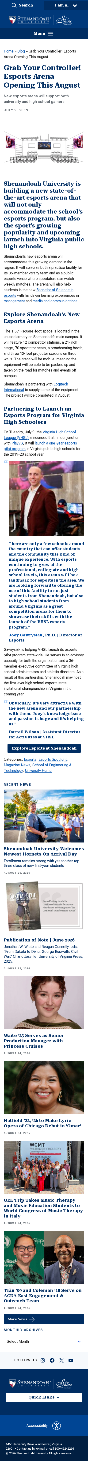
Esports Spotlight (52, 759)
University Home (38, 770)
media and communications (55, 301)
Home (9, 51)
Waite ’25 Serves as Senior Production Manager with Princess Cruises (34, 1040)
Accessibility (37, 1425)
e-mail (40, 1448)
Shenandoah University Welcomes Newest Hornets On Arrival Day (44, 851)
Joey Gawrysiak (26, 635)
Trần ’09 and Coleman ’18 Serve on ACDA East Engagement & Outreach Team (43, 1295)
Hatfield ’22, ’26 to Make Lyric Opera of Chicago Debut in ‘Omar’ (42, 1123)
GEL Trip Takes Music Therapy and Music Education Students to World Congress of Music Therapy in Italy (43, 1208)
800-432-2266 (64, 1448)
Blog (21, 51)
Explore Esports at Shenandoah (44, 748)
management (14, 301)
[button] (22, 5)
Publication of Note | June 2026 (39, 940)
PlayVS (17, 443)
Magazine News (17, 765)
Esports (30, 759)
